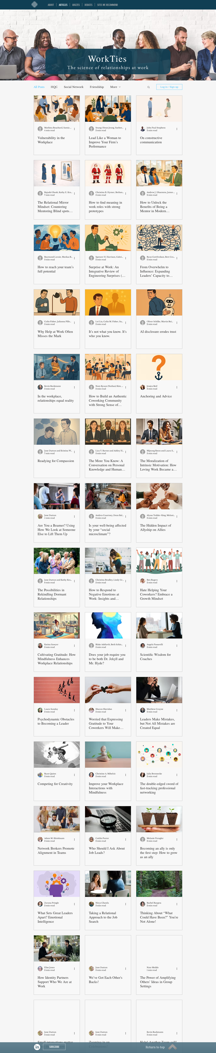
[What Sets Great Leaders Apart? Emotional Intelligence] (57, 884)
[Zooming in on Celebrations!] (108, 1013)
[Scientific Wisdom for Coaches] (159, 625)
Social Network (73, 87)
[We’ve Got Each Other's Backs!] (108, 948)
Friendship (97, 87)
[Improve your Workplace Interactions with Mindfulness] (108, 755)
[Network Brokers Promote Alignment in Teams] (57, 819)
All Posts (39, 87)
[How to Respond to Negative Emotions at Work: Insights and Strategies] (108, 561)
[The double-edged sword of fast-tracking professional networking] (159, 755)
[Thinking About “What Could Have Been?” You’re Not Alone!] (159, 884)
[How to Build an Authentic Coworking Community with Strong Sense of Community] (108, 367)
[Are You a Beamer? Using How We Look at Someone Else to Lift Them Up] (57, 496)
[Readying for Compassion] (57, 432)
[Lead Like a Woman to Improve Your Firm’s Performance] (108, 109)
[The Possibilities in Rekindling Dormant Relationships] (57, 561)
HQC (54, 87)
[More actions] (75, 129)
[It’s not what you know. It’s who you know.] (108, 302)
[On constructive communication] (159, 109)
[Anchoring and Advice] (159, 367)
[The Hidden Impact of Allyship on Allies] (159, 496)
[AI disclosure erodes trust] (159, 302)
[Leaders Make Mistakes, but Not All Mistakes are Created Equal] (159, 690)
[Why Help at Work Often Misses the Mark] (57, 302)
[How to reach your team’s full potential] (57, 238)
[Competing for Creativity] (57, 755)
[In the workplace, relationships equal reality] (57, 367)
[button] (148, 87)
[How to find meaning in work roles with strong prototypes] (108, 173)
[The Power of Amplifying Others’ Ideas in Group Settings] (159, 948)
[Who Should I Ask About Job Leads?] (108, 819)
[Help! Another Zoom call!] (159, 1013)
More (113, 87)
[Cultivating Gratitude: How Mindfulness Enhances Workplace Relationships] (57, 625)
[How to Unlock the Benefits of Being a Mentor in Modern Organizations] (159, 173)
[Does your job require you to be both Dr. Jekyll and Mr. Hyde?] (108, 625)
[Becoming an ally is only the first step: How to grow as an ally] (159, 819)
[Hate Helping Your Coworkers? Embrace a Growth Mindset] (159, 561)
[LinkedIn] (37, 1047)
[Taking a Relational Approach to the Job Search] (108, 884)
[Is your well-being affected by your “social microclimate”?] (108, 496)
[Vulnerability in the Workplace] (57, 109)
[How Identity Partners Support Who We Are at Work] (57, 948)
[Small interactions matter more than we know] (57, 1013)
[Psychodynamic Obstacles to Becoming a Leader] (57, 690)
